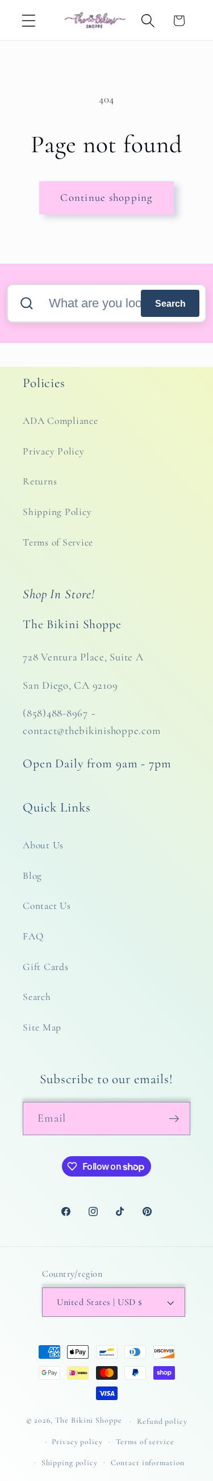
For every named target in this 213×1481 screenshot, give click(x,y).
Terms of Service (58, 542)
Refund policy (162, 1421)
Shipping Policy (57, 512)
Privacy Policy (54, 451)
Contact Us (47, 906)
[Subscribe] (174, 1118)
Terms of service (145, 1441)
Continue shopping (106, 197)
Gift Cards (46, 967)
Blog (32, 876)
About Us (43, 845)
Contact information (148, 1462)
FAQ (33, 936)
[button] (28, 20)
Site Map (42, 1027)
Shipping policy (69, 1462)
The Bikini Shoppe (88, 1421)
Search (170, 303)
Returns (40, 481)
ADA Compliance (60, 421)
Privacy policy (77, 1441)
